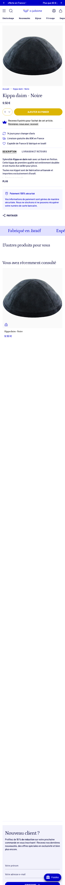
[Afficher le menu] (4, 10)
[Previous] (4, 2)
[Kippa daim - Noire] (32, 298)
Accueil (6, 89)
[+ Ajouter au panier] (6, 324)
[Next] (61, 2)
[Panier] (60, 10)
